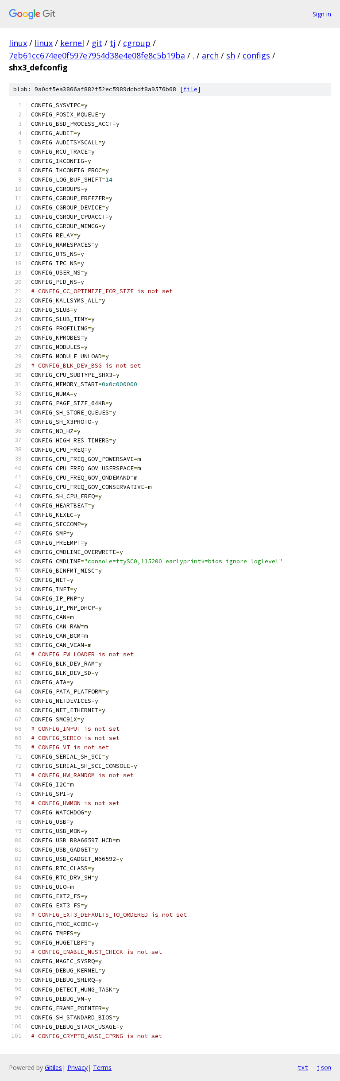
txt (303, 1067)
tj (113, 43)
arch (210, 55)
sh (230, 55)
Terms (102, 1067)
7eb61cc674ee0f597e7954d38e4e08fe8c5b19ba (97, 55)
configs (256, 55)
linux (18, 43)
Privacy (77, 1067)
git (97, 43)
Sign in (322, 14)
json (324, 1067)
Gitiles (53, 1067)
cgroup (137, 43)
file (190, 89)
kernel (72, 43)
